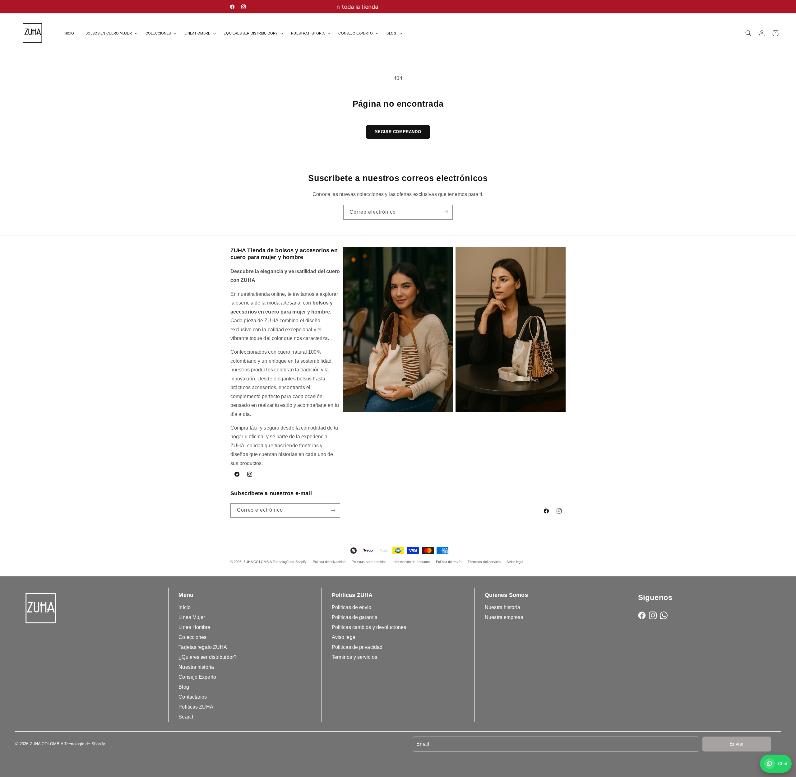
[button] (110, 33)
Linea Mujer (191, 617)
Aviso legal (515, 562)
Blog (183, 687)
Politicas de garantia (354, 617)
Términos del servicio (484, 562)
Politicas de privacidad (357, 647)
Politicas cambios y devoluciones (369, 627)
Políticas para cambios (369, 562)
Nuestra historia (196, 667)
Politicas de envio (352, 607)
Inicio (184, 607)
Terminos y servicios (354, 657)
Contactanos (192, 697)
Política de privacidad (329, 562)
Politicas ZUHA (195, 707)
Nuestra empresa (504, 617)
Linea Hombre (194, 627)
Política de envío (448, 562)
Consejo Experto (197, 677)
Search (186, 716)
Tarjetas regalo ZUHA (202, 647)
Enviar (736, 744)
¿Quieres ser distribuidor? (207, 657)
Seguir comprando (398, 131)
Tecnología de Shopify (290, 562)
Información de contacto (411, 562)
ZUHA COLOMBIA (257, 562)
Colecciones (192, 637)
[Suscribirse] (445, 212)
